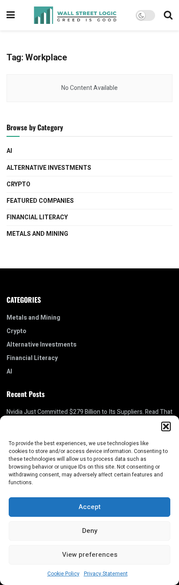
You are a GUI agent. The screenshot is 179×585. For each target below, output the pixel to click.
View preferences (89, 554)
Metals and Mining (37, 233)
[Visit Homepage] (75, 15)
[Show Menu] (11, 15)
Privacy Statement (106, 574)
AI (9, 150)
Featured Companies (40, 200)
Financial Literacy (37, 217)
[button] (166, 426)
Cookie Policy (63, 574)
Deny (89, 530)
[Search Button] (168, 15)
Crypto (18, 184)
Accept (90, 507)
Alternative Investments (49, 167)
